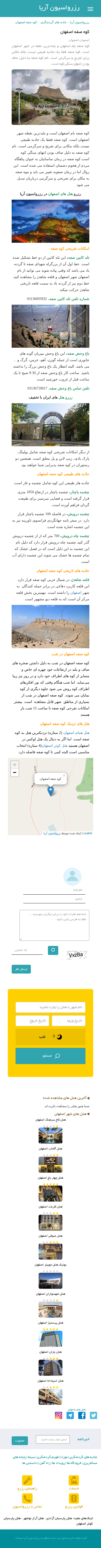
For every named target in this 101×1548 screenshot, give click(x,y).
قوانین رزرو (74, 1506)
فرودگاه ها (73, 1463)
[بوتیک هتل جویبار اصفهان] (50, 1281)
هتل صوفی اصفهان (50, 1236)
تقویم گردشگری (48, 1457)
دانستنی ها (30, 1463)
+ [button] (14, 764)
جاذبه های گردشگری (53, 22)
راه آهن (44, 1463)
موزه (64, 1457)
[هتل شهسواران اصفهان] (50, 1310)
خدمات (74, 1488)
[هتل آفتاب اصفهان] (50, 1165)
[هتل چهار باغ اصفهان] (50, 1194)
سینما (31, 1457)
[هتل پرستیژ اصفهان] (50, 1339)
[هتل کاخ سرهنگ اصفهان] (50, 1136)
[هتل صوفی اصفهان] (50, 1252)
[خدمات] (74, 1480)
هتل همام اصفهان (76, 733)
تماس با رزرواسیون (27, 1506)
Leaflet (87, 833)
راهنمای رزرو (27, 1488)
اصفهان (76, 593)
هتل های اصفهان (60, 194)
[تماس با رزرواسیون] (27, 1498)
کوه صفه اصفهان (26, 22)
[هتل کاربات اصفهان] (50, 1223)
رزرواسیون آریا (59, 7)
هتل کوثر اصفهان (54, 746)
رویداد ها (58, 1463)
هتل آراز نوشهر (33, 1518)
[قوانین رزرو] (74, 1498)
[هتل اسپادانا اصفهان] (50, 1397)
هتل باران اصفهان (50, 1352)
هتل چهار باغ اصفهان (50, 1178)
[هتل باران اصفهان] (50, 1368)
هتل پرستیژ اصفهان (50, 1323)
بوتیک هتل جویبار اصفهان (51, 1265)
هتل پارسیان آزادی (59, 1518)
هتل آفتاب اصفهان (50, 1149)
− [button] (14, 772)
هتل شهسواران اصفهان (50, 1294)
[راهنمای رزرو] (27, 1480)
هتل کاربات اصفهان (50, 1207)
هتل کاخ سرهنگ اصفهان (50, 1120)
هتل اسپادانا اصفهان (50, 1381)
